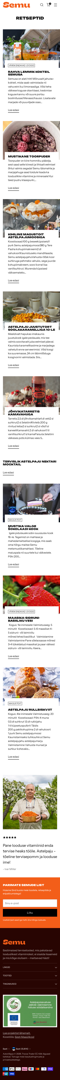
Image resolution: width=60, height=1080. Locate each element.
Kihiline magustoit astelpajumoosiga (26, 236)
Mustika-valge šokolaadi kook (23, 528)
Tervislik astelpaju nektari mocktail (29, 463)
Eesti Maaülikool (24, 1036)
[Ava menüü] (55, 5)
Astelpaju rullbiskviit (30, 709)
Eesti (5, 1049)
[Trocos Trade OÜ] (16, 5)
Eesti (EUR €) (22, 1049)
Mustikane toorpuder (29, 156)
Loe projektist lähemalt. (17, 1033)
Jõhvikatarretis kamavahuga (24, 413)
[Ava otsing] (41, 5)
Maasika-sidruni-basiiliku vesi (24, 619)
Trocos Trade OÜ (29, 1054)
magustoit (15, 520)
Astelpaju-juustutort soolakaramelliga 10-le (31, 328)
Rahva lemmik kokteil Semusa (29, 73)
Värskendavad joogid (21, 65)
